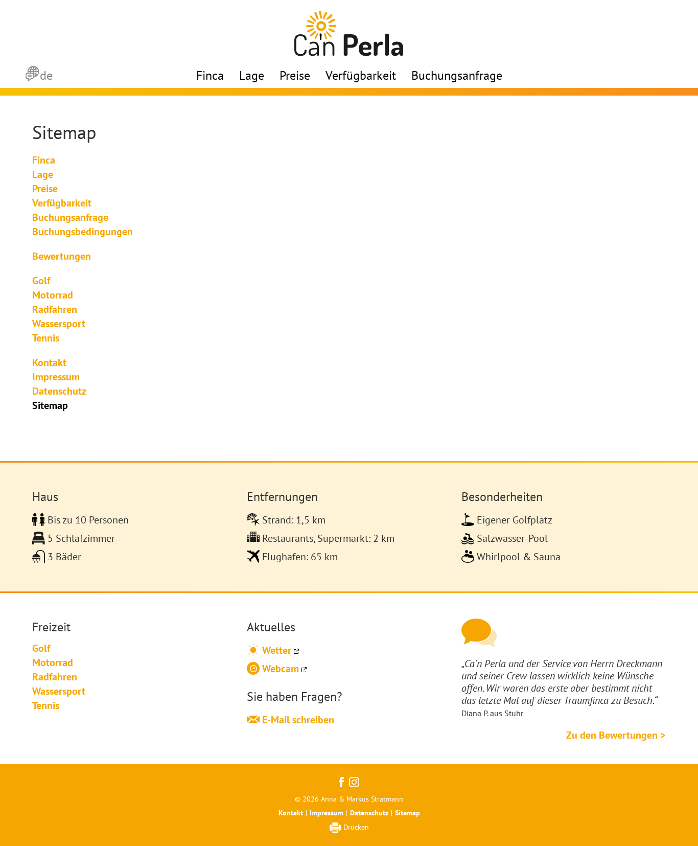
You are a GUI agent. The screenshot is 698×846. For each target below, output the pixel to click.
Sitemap (407, 812)
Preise (295, 75)
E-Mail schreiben (297, 719)
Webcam (279, 668)
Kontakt (290, 812)
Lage (251, 75)
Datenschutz (369, 812)
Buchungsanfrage (456, 75)
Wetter (275, 650)
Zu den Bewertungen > (616, 735)
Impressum (326, 812)
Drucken (356, 827)
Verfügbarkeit (360, 75)
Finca (210, 75)
